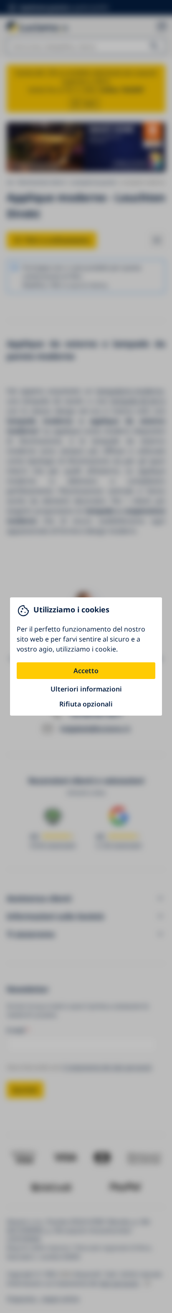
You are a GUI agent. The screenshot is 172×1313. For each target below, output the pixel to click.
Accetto (86, 670)
